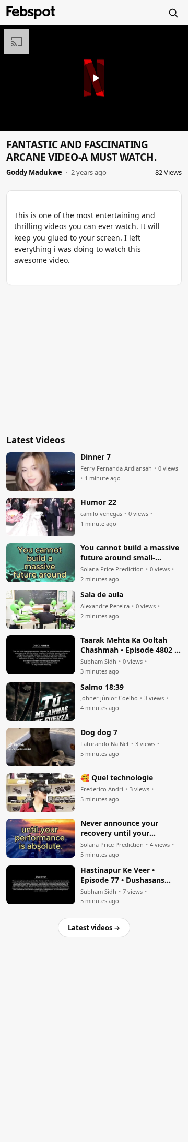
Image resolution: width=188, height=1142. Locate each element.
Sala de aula (101, 594)
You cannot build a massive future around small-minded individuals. (129, 553)
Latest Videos (35, 440)
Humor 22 (98, 502)
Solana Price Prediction (112, 569)
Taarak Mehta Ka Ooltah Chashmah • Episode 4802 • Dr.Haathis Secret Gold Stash (128, 645)
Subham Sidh (98, 661)
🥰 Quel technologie (116, 778)
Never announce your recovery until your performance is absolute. (125, 828)
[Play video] (94, 77)
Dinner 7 (95, 457)
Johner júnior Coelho (109, 698)
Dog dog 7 (99, 732)
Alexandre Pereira (105, 606)
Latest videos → (94, 927)
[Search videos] (173, 12)
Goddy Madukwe (34, 172)
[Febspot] (30, 12)
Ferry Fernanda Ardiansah (116, 468)
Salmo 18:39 (102, 687)
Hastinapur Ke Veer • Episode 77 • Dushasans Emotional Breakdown (122, 875)
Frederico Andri (101, 789)
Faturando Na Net (104, 744)
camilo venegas (101, 514)
